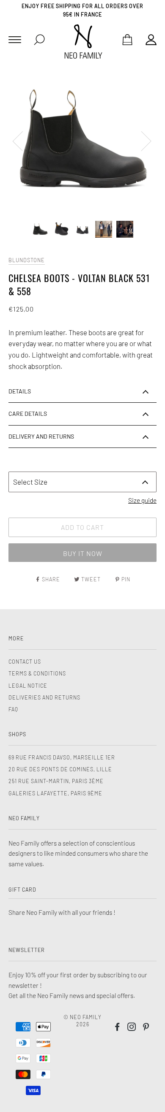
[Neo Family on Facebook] (117, 1028)
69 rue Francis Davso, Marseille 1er (61, 757)
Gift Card (22, 889)
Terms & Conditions (37, 673)
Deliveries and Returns (44, 697)
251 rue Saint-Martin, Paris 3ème (56, 781)
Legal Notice (27, 686)
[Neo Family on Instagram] (131, 1028)
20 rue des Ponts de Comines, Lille (60, 769)
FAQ (13, 709)
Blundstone (26, 260)
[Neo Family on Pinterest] (146, 1028)
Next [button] (141, 140)
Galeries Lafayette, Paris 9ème (55, 793)
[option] (82, 140)
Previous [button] (22, 140)
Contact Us (24, 661)
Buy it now (82, 553)
